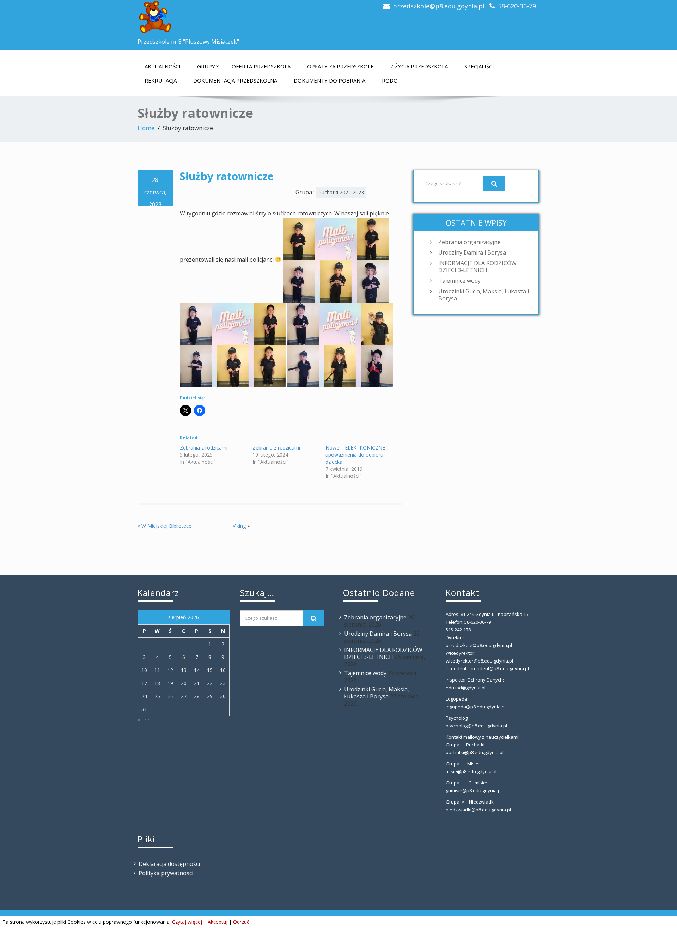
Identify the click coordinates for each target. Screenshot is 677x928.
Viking (239, 526)
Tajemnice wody (459, 280)
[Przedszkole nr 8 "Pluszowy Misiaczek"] (235, 17)
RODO (390, 80)
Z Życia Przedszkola (419, 66)
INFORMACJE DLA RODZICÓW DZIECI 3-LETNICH (477, 267)
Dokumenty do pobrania (329, 80)
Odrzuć (241, 921)
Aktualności (163, 66)
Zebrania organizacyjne (469, 241)
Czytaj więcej (187, 921)
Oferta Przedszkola (261, 66)
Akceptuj (217, 921)
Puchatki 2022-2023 (341, 192)
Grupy (206, 66)
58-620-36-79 (517, 6)
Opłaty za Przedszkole (340, 66)
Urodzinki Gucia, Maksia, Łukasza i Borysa (483, 295)
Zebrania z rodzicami (203, 447)
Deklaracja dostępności (169, 864)
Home (146, 128)
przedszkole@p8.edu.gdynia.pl (438, 6)
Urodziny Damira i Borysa (472, 252)
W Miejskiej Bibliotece (166, 526)
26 (170, 696)
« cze (143, 719)
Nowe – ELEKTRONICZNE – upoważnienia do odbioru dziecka (357, 454)
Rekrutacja (161, 80)
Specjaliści (479, 66)
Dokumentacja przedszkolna (235, 80)
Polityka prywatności (166, 873)
